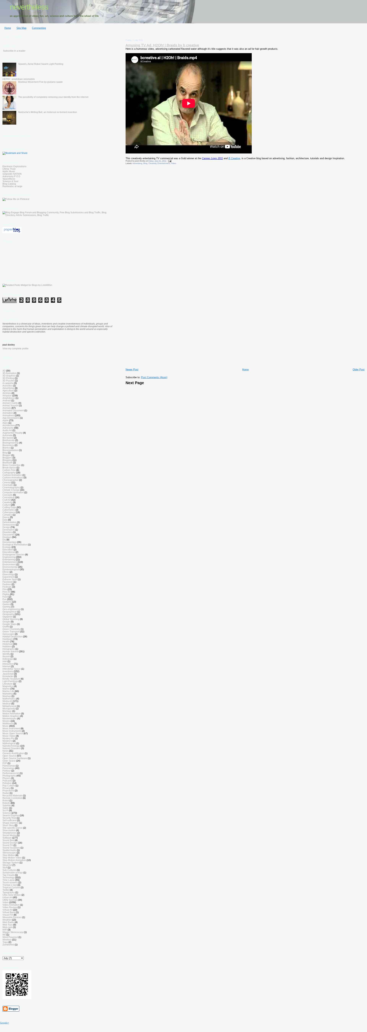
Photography (9, 775)
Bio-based (7, 437)
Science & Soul (10, 181)
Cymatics (7, 515)
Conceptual (8, 497)
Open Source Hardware (14, 758)
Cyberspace (8, 512)
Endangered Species (13, 554)
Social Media (9, 835)
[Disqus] (245, 218)
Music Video (8, 736)
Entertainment (164, 163)
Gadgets (6, 601)
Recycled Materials (12, 795)
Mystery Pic (8, 738)
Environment (9, 564)
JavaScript (7, 674)
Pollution (7, 783)
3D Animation (9, 373)
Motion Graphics (10, 716)
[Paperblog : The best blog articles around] (11, 232)
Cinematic (7, 485)
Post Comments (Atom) (154, 377)
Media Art (7, 701)
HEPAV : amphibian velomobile (18, 79)
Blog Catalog (9, 184)
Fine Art (6, 592)
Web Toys (7, 924)
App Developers (10, 418)
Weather (6, 919)
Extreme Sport (9, 579)
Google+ (4, 1022)
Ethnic (5, 572)
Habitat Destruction (12, 636)
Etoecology (8, 574)
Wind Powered (10, 937)
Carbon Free (9, 470)
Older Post (359, 369)
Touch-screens (10, 882)
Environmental (10, 567)
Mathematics (9, 698)
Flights (5, 594)
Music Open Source (12, 733)
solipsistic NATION (12, 174)
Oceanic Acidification (13, 753)
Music (5, 726)
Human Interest (10, 651)
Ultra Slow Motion (11, 895)
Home (7, 28)
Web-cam (7, 927)
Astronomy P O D (11, 176)
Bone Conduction (11, 465)
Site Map (21, 28)
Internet (6, 666)
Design (6, 527)
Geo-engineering (11, 609)
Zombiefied (8, 944)
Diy (4, 539)
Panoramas (8, 768)
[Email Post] (169, 161)
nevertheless (29, 7)
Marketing (7, 693)
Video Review (9, 907)
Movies (6, 721)
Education (7, 549)
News (5, 751)
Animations (8, 415)
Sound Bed (8, 840)
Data (4, 519)
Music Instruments (11, 731)
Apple (5, 420)
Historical (7, 644)
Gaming (6, 606)
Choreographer (10, 480)
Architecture (8, 425)
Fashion (6, 584)
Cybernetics (8, 510)
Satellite (6, 805)
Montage (7, 711)
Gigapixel (7, 616)
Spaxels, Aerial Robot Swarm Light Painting (40, 64)
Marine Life (8, 691)
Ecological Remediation (14, 544)
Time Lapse (8, 880)
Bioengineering (10, 442)
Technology (8, 877)
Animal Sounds (10, 405)
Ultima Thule (9, 169)
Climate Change (10, 490)
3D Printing (8, 378)
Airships (6, 393)
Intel (4, 661)
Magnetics (7, 686)
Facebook (7, 582)
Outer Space (8, 760)
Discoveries (8, 534)
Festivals (7, 587)
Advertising (137, 163)
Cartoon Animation (12, 475)
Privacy (6, 788)
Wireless (6, 939)
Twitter (5, 890)
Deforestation (9, 522)
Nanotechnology (11, 746)
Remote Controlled (12, 798)
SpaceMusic (8, 179)
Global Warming (10, 619)
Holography (8, 649)
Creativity (152, 163)
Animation (7, 413)
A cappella (7, 383)
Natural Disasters (11, 748)
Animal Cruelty (10, 403)
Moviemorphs (9, 718)
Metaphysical (9, 706)
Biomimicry (8, 445)
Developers (8, 529)
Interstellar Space (11, 669)
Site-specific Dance (12, 828)
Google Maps (9, 624)
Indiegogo (7, 659)
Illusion (6, 656)
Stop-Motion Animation (14, 860)
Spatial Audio (9, 850)
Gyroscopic (8, 634)
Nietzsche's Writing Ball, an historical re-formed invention (47, 112)
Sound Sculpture (11, 847)
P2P (4, 763)
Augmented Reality (12, 433)
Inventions (7, 671)
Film (4, 589)
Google (6, 621)
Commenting (39, 28)
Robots (6, 803)
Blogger (6, 455)
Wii (4, 934)
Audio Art (7, 430)
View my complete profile (15, 348)
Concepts (7, 495)
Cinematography (11, 487)
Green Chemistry (11, 629)
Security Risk (9, 818)
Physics (6, 778)
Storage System (10, 862)
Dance (5, 517)
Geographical (9, 611)
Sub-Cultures (9, 870)
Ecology (6, 547)
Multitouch (7, 723)
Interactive (7, 664)
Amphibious (8, 398)
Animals (6, 408)
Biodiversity (8, 440)
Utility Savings (9, 900)
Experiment (8, 577)
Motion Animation (11, 713)
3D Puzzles (8, 380)
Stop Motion (8, 855)
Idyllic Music (8, 171)
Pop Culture (8, 785)
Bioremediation (10, 450)
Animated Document (13, 410)
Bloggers (7, 457)
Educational (8, 552)
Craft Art (6, 500)
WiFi (4, 929)
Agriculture (8, 390)
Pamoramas (8, 765)
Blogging (7, 460)
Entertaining (8, 559)
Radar (5, 793)
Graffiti (5, 626)
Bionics (6, 447)
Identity (6, 654)
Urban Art (7, 897)
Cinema (6, 482)
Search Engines (10, 815)
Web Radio (8, 922)
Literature (7, 683)
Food (5, 597)
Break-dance (9, 467)
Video (173, 163)
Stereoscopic (9, 852)
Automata (7, 435)
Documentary (9, 542)
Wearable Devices (12, 917)
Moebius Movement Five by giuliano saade (40, 82)
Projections (8, 790)
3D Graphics (8, 375)
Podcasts (7, 780)
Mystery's (7, 741)
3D (4, 370)
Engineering (8, 557)
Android (6, 400)
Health (5, 641)
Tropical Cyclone (11, 887)
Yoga (5, 942)
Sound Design (9, 842)
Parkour (6, 770)
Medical (6, 703)
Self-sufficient (9, 820)
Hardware (7, 639)
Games (6, 604)
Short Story (8, 825)
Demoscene (8, 524)
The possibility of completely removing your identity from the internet (53, 97)
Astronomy (8, 428)
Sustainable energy (12, 872)
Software (7, 837)
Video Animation (10, 905)
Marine (6, 688)
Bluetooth (7, 462)
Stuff (4, 867)
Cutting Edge (9, 507)
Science (6, 813)
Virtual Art (7, 910)
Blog (145, 163)
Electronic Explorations (14, 166)
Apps (5, 423)
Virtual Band (8, 912)
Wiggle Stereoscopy (12, 932)
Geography (8, 614)
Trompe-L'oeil (9, 885)
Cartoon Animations (12, 477)
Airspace (7, 395)
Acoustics (7, 385)
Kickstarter (7, 676)
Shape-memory (10, 823)
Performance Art (10, 773)
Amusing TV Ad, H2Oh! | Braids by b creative (162, 45)
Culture (6, 505)
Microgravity (8, 708)
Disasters (7, 532)
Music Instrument (11, 728)
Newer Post (132, 369)
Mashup (6, 696)
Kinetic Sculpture (11, 678)
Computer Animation (13, 492)
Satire (5, 808)
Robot (5, 800)
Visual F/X (7, 915)
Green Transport (10, 631)
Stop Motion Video (12, 857)
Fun (4, 599)
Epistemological (10, 569)
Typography (8, 892)
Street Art (7, 865)
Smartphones (9, 833)
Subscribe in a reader (14, 50)
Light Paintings (10, 681)
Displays (6, 537)
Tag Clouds (8, 875)
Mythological (9, 743)
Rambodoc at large (12, 186)
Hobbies (6, 646)
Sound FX (7, 845)
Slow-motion (8, 830)
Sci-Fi (5, 810)
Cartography (8, 472)
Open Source (9, 756)
